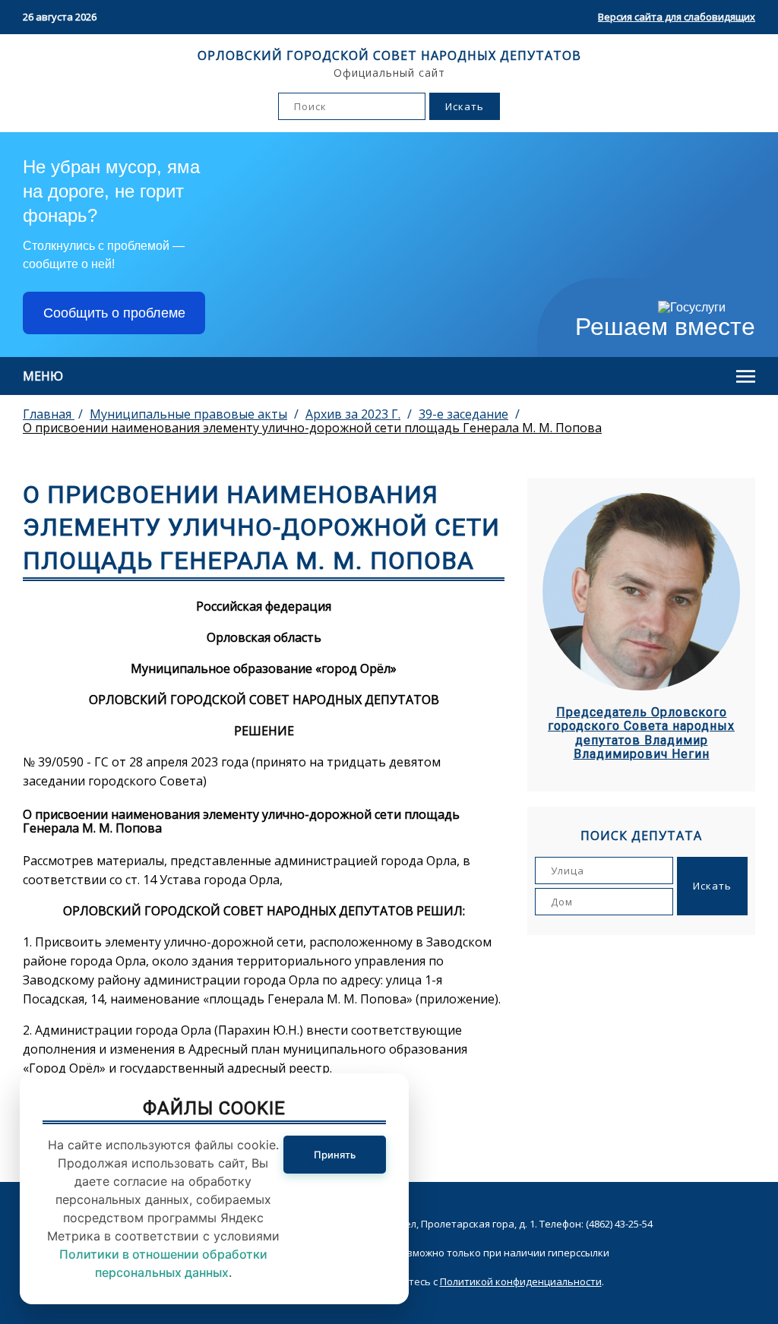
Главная (48, 414)
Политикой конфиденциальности (521, 1281)
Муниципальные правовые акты (188, 414)
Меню (43, 376)
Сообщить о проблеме (114, 313)
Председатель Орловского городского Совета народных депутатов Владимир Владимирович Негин (641, 733)
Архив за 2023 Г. (352, 414)
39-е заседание (463, 414)
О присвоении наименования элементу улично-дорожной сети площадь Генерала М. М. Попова (312, 427)
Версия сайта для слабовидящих (676, 17)
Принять (335, 1155)
